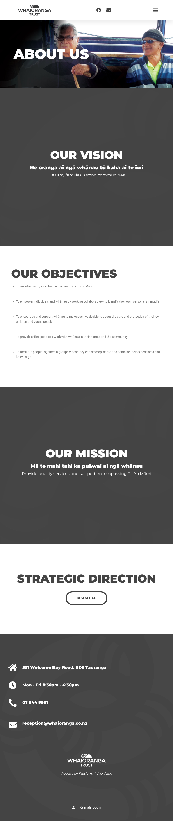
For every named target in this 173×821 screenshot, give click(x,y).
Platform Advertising (95, 773)
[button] (155, 10)
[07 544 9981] (13, 703)
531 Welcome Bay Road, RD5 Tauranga (64, 667)
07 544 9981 (35, 702)
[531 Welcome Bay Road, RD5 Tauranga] (13, 668)
